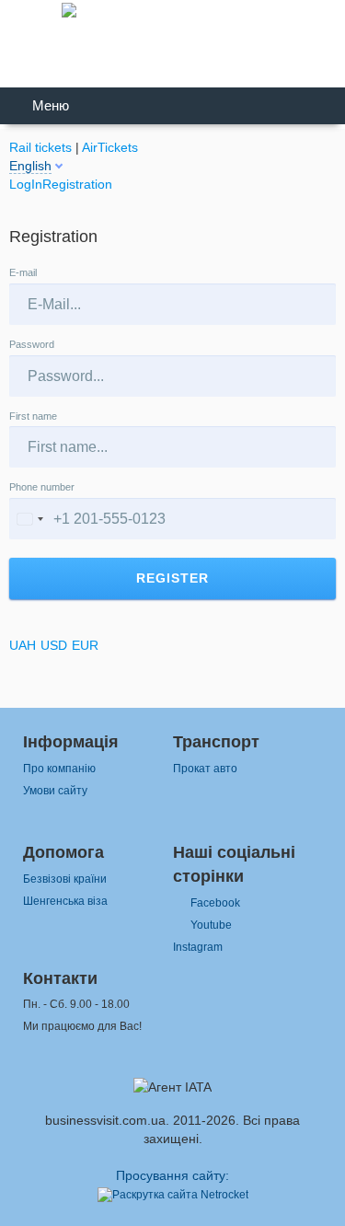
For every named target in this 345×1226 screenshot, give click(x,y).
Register (172, 578)
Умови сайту (55, 790)
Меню (50, 105)
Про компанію (59, 768)
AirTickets (110, 147)
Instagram (198, 947)
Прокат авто (205, 768)
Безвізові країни (65, 879)
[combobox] (29, 518)
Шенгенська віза (65, 901)
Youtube (211, 925)
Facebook (215, 902)
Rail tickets (40, 147)
